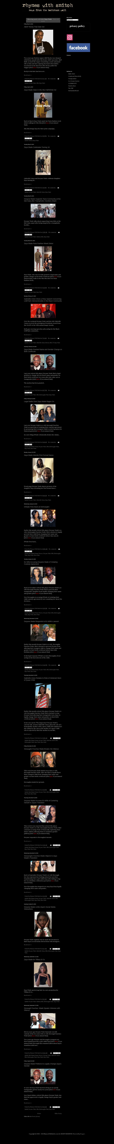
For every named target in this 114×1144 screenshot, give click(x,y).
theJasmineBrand (73, 90)
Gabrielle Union (41, 192)
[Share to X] (28, 81)
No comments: (52, 78)
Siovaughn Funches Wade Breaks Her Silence (41, 749)
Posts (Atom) (36, 1116)
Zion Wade (33, 448)
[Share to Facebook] (30, 81)
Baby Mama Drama (33, 446)
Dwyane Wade (32, 83)
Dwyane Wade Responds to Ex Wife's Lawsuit (41, 621)
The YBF (70, 88)
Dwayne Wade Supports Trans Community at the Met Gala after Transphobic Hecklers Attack (42, 200)
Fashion (31, 140)
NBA (38, 83)
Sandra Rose (72, 86)
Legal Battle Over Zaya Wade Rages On (39, 401)
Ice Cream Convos (73, 81)
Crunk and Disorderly (74, 76)
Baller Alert (71, 74)
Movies (47, 342)
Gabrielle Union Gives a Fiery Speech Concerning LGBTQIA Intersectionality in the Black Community (43, 300)
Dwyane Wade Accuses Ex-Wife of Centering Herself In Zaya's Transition (41, 802)
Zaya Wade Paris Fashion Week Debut (38, 243)
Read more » (27, 75)
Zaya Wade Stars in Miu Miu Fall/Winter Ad (40, 90)
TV (53, 342)
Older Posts (58, 1113)
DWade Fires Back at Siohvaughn (36, 507)
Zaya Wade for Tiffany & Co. (34, 960)
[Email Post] (58, 78)
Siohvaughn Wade (44, 395)
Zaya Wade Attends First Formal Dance (38, 455)
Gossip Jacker (72, 78)
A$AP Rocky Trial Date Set (34, 27)
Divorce (41, 553)
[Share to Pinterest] (31, 81)
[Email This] (25, 81)
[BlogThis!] (27, 81)
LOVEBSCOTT (72, 83)
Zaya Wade (42, 83)
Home (39, 1113)
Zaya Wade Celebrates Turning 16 (37, 147)
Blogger (82, 1134)
